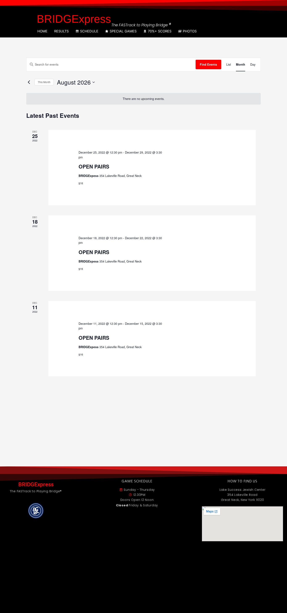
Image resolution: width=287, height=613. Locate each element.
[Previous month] (28, 82)
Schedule (89, 31)
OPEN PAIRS (94, 166)
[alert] (143, 99)
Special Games (123, 31)
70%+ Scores (159, 31)
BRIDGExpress (74, 19)
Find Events (208, 64)
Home (42, 31)
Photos (190, 31)
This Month (44, 82)
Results (61, 31)
